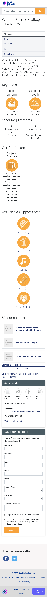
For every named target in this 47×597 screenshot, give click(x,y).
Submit (12, 530)
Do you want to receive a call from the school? (23, 515)
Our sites (38, 591)
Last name (8, 454)
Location (8, 44)
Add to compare (23, 368)
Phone (6, 479)
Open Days (9, 54)
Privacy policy (24, 581)
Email (6, 462)
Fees (6, 49)
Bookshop (21, 593)
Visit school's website (14, 421)
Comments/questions (12, 504)
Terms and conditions (35, 577)
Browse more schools (12, 365)
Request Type (9, 487)
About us (8, 34)
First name (8, 445)
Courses (8, 39)
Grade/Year (8, 495)
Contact (24, 589)
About (16, 589)
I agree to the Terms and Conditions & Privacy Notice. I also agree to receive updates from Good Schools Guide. (23, 521)
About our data (18, 577)
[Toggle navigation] (41, 3)
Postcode (7, 470)
